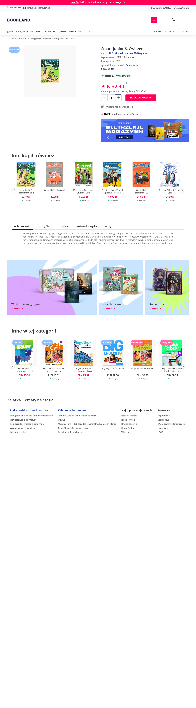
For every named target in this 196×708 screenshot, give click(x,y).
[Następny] (183, 366)
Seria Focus (163, 419)
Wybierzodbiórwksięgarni (119, 106)
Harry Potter (127, 428)
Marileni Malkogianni (136, 53)
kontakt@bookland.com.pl (38, 8)
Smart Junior (132, 65)
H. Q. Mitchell (116, 53)
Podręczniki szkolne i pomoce (29, 410)
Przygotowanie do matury (23, 419)
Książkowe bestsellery (72, 410)
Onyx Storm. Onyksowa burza (73, 428)
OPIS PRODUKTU (22, 226)
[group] (26, 190)
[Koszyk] (173, 20)
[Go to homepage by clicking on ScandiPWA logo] (18, 20)
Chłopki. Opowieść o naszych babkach (77, 415)
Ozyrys (61, 419)
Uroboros (163, 428)
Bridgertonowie (129, 423)
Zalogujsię (183, 8)
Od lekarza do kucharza (70, 432)
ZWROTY (108, 226)
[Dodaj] (118, 97)
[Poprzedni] (12, 366)
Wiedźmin (126, 432)
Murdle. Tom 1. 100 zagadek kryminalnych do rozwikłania (87, 423)
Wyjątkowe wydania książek (172, 423)
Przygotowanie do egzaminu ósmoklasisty (31, 415)
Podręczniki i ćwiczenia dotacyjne (27, 423)
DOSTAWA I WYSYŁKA (86, 226)
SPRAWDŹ (15, 308)
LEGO (160, 432)
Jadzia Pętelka (128, 419)
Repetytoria (164, 415)
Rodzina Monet (129, 415)
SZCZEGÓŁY (43, 226)
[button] (154, 20)
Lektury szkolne (18, 432)
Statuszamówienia (161, 8)
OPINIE (65, 226)
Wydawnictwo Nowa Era (22, 428)
